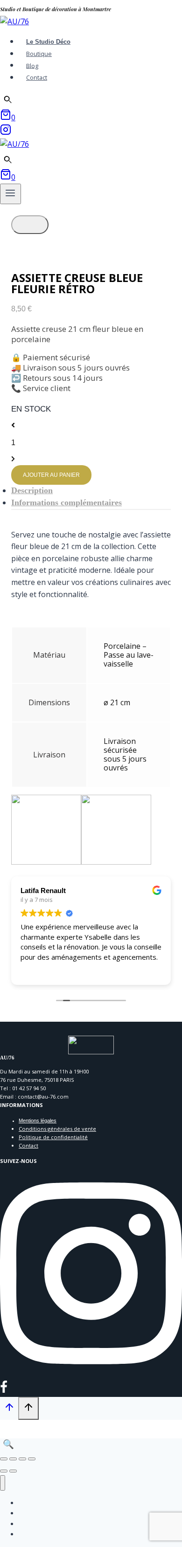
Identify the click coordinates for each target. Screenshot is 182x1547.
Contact (36, 77)
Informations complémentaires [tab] (66, 502)
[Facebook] (3, 1390)
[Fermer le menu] (2, 1483)
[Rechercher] (8, 100)
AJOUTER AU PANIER (51, 475)
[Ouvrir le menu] (10, 194)
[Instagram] (5, 132)
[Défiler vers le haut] (9, 1409)
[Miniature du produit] (30, 224)
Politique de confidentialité (53, 1137)
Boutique (39, 53)
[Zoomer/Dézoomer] (3, 1459)
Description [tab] (32, 490)
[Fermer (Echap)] (31, 1459)
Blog (32, 65)
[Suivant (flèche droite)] (13, 1471)
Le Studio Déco (48, 41)
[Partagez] (22, 1459)
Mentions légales (37, 1120)
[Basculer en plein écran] (13, 1459)
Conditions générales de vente (57, 1128)
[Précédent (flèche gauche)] (3, 1471)
